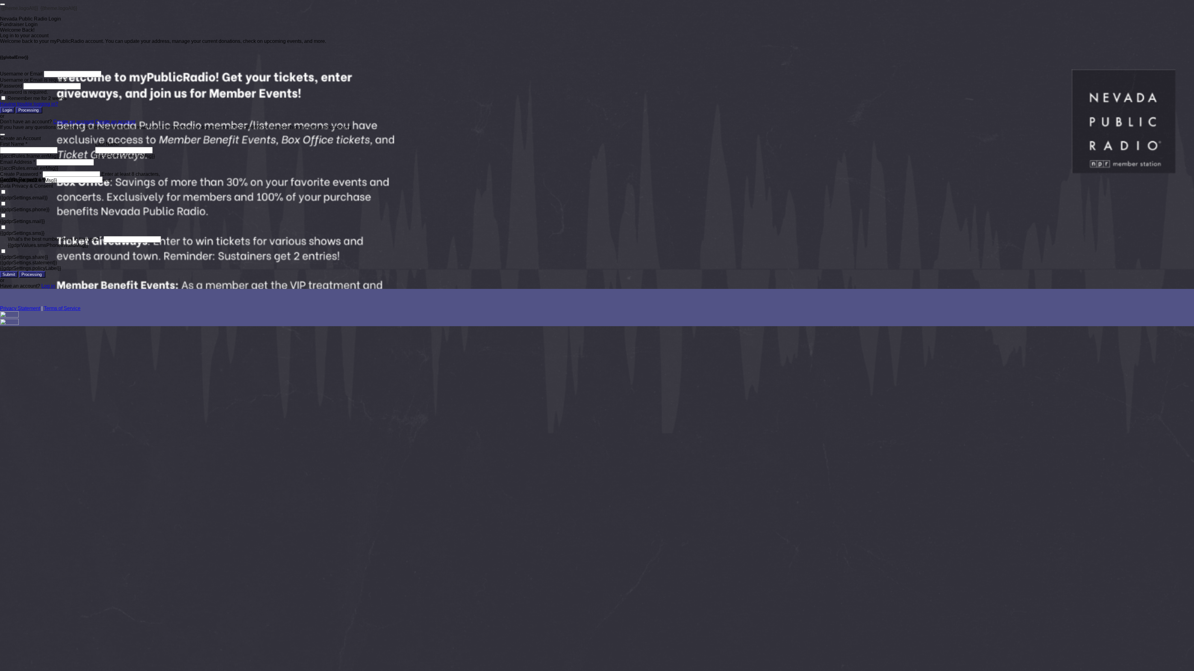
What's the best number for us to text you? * (55, 239)
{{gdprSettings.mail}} (22, 221)
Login (7, 110)
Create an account (73, 121)
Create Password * (20, 174)
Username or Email (21, 73)
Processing (29, 110)
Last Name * (108, 144)
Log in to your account (24, 35)
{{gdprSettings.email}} (24, 197)
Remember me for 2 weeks (37, 98)
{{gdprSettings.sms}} (22, 233)
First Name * (13, 144)
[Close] (2, 134)
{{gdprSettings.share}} (24, 257)
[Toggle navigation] (2, 4)
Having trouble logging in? (29, 104)
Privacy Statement (20, 308)
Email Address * (17, 162)
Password (11, 86)
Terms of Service (62, 308)
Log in (48, 286)
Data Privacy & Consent (26, 186)
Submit (8, 274)
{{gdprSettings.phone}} (24, 209)
